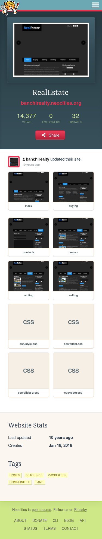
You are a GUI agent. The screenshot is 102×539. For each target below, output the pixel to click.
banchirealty (37, 159)
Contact (70, 528)
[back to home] (10, 7)
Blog (69, 520)
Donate (39, 520)
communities (20, 482)
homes (15, 475)
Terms (49, 528)
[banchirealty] (13, 161)
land (40, 482)
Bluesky (80, 509)
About (20, 520)
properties (57, 475)
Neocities (19, 509)
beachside (34, 475)
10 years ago (31, 164)
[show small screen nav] (95, 5)
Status (30, 528)
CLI (55, 520)
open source (41, 509)
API (83, 520)
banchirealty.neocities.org (51, 102)
